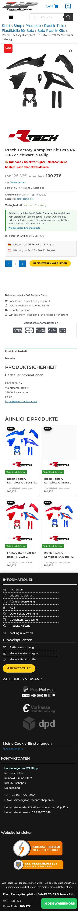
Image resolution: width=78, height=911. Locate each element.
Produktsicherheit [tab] (16, 351)
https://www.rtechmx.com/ (21, 401)
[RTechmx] (33, 135)
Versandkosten (18, 182)
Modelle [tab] (10, 358)
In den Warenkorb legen (50, 263)
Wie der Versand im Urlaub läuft (24, 228)
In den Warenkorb (59, 903)
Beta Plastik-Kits (25, 199)
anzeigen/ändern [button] (13, 748)
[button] (11, 17)
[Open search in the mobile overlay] (51, 17)
